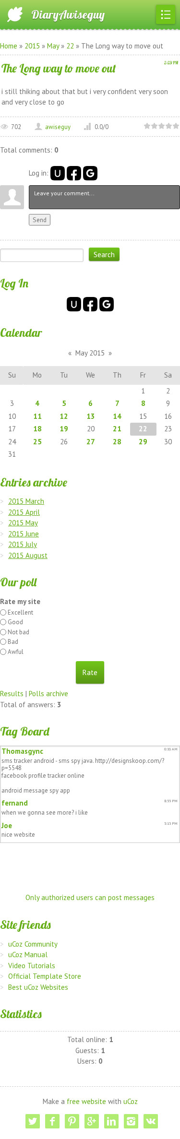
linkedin (111, 1121)
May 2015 (90, 352)
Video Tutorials (31, 965)
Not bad (18, 632)
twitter (32, 1121)
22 (70, 45)
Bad (13, 642)
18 (37, 428)
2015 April (24, 512)
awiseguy (58, 127)
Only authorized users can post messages (90, 897)
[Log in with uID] (57, 173)
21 (117, 428)
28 (117, 441)
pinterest (72, 1121)
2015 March (26, 501)
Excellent (20, 612)
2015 (32, 45)
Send (40, 219)
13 (90, 416)
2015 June (23, 533)
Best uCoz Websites (38, 987)
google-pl (91, 1121)
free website (86, 1101)
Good (15, 622)
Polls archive (48, 693)
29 (143, 441)
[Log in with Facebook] (74, 173)
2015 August (28, 555)
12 (64, 416)
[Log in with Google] (90, 173)
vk (151, 1121)
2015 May (23, 522)
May (53, 45)
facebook (52, 1121)
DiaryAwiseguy (68, 14)
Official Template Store (44, 976)
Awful (16, 652)
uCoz (130, 1101)
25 (37, 441)
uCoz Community (33, 944)
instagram (131, 1121)
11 (37, 416)
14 (117, 416)
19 (64, 428)
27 (90, 441)
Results (12, 693)
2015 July (22, 544)
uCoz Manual (28, 954)
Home (8, 45)
